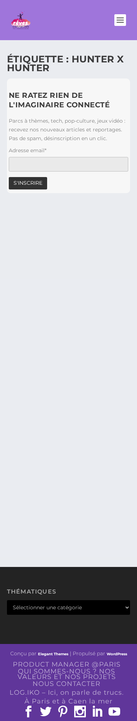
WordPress (117, 654)
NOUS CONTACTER (66, 684)
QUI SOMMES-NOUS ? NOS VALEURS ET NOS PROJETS (67, 674)
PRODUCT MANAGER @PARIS (67, 664)
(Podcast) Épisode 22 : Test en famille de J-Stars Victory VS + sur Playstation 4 (67, 481)
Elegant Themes (53, 654)
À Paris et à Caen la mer (68, 701)
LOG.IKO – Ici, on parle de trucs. (66, 693)
